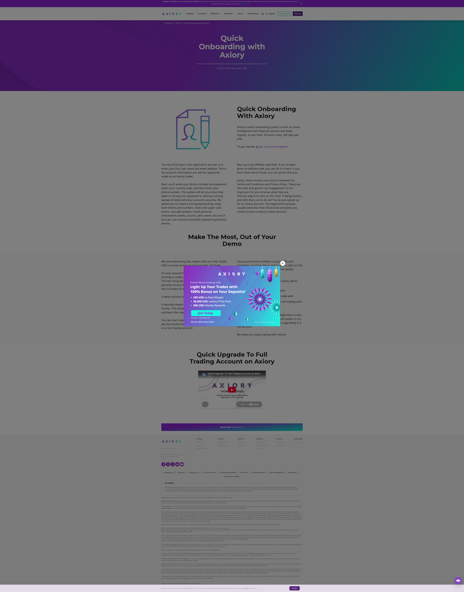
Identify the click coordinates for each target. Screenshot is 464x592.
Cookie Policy (245, 588)
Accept (294, 588)
